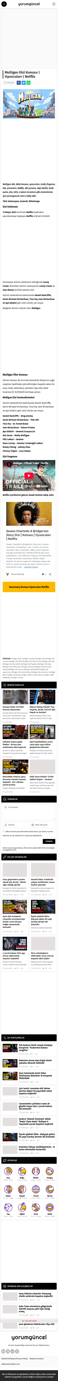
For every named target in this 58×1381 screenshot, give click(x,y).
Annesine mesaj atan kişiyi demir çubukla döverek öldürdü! (35, 1061)
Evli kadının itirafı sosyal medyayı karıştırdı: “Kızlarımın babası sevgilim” (35, 1048)
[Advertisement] (29, 38)
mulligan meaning (13, 675)
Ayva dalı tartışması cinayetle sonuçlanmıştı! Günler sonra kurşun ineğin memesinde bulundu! (14, 921)
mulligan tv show (17, 678)
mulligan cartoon (28, 659)
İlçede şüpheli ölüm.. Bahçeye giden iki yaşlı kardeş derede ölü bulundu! (41, 920)
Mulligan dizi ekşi (48, 661)
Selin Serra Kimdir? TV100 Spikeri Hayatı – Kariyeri (42, 778)
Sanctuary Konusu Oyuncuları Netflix (29, 587)
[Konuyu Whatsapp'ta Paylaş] (28, 83)
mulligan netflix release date (31, 675)
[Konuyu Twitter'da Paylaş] (24, 83)
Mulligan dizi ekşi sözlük (11, 664)
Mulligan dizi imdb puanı (12, 667)
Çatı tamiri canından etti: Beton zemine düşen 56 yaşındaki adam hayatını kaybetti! (35, 1091)
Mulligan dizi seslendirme (20, 672)
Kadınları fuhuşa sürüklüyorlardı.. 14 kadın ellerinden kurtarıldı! (37, 1148)
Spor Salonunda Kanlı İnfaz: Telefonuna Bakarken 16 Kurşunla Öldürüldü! (35, 1076)
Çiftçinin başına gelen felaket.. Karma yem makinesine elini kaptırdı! (14, 744)
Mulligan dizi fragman (29, 664)
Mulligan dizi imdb (44, 664)
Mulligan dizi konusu (15, 669)
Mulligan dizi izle (27, 667)
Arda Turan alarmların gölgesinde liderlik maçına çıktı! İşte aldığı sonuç (35, 1309)
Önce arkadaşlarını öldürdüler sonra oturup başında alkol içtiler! (42, 956)
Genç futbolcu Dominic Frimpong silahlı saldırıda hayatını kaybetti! (36, 1294)
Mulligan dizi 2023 (15, 661)
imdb (43, 184)
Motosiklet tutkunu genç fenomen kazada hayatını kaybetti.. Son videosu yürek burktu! (14, 780)
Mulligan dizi (40, 659)
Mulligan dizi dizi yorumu (32, 661)
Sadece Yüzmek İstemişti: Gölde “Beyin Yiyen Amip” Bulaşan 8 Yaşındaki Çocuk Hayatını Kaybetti (36, 1121)
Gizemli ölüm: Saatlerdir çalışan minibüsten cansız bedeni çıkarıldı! (43, 882)
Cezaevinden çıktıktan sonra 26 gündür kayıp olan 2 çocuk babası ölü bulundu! (35, 1106)
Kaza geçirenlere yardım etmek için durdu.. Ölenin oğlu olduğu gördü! (14, 882)
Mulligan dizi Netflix (31, 669)
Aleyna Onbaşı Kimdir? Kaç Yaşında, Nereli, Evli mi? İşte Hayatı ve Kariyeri (42, 710)
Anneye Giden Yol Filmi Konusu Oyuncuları (13, 708)
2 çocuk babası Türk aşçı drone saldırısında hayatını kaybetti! (14, 956)
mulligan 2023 (16, 659)
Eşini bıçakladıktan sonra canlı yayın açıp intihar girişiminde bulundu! (41, 744)
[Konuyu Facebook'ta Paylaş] (19, 83)
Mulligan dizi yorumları (39, 672)
